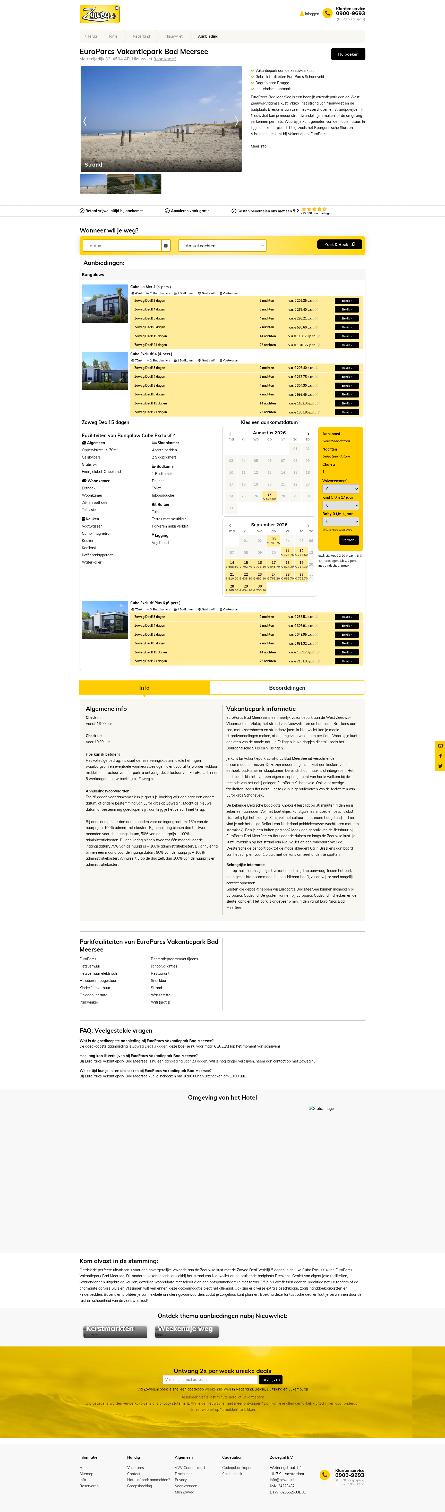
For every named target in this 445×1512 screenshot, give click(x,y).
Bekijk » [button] (347, 301)
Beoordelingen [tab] (287, 687)
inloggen (312, 14)
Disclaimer (183, 1474)
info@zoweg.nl (282, 1480)
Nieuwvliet (174, 36)
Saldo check (232, 1474)
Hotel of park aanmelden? (148, 1480)
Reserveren (89, 1486)
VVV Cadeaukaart (190, 1467)
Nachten (329, 449)
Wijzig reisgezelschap (337, 529)
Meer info (259, 146)
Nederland (141, 36)
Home (112, 36)
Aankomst (331, 433)
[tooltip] (316, 301)
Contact (133, 1474)
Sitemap (86, 1474)
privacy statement (174, 1403)
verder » (349, 540)
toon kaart (165, 58)
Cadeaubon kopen (237, 1467)
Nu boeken (348, 54)
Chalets (329, 464)
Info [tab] (144, 687)
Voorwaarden (186, 1486)
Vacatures (135, 1467)
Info (83, 1480)
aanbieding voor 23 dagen (186, 1061)
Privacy (181, 1480)
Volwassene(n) (335, 481)
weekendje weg (218, 1389)
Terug (92, 36)
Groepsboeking (139, 1486)
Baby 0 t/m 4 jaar (337, 514)
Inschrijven (271, 1379)
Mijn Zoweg (184, 1492)
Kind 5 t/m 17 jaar (337, 497)
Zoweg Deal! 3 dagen (149, 1046)
